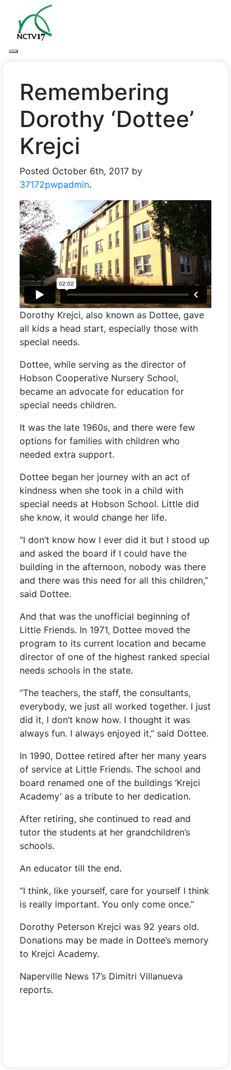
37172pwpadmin (54, 184)
